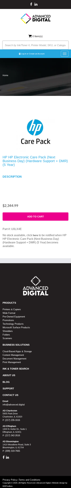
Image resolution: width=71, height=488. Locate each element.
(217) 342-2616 (12, 435)
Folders (6, 334)
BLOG (6, 382)
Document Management (14, 358)
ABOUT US (9, 375)
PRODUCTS (9, 302)
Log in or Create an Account (32, 54)
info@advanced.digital (14, 404)
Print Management (12, 362)
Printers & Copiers (12, 309)
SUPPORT (8, 388)
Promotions (8, 320)
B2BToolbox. (8, 486)
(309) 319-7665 (12, 451)
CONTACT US (10, 395)
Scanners (7, 338)
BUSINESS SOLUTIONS (16, 344)
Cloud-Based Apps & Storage (17, 351)
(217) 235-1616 (12, 420)
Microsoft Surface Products (16, 327)
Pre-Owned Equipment (14, 316)
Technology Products (13, 324)
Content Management (13, 355)
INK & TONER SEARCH (16, 368)
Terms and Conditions (29, 480)
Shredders (8, 331)
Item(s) (37, 36)
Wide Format (9, 313)
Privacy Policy (10, 480)
